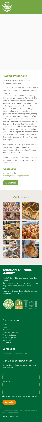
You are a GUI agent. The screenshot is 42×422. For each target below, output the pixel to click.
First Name (6, 374)
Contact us (6, 343)
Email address (7, 389)
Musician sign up (9, 337)
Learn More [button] (10, 182)
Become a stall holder (10, 332)
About (5, 327)
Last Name (6, 381)
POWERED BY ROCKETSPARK (10, 416)
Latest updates (8, 340)
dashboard (34, 410)
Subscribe (9, 402)
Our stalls (6, 330)
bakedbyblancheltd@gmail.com (16, 176)
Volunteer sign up (9, 335)
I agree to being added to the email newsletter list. (21, 396)
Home (4, 325)
